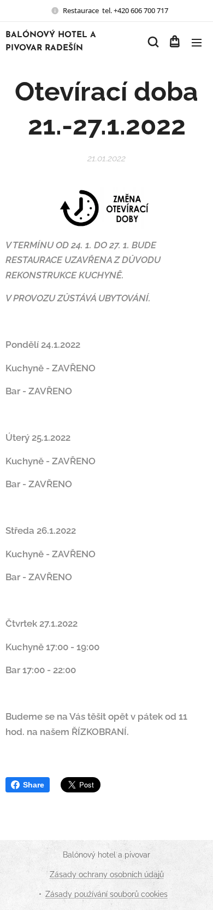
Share (33, 784)
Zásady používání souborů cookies (106, 894)
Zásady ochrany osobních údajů (107, 874)
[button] (152, 42)
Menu (197, 42)
